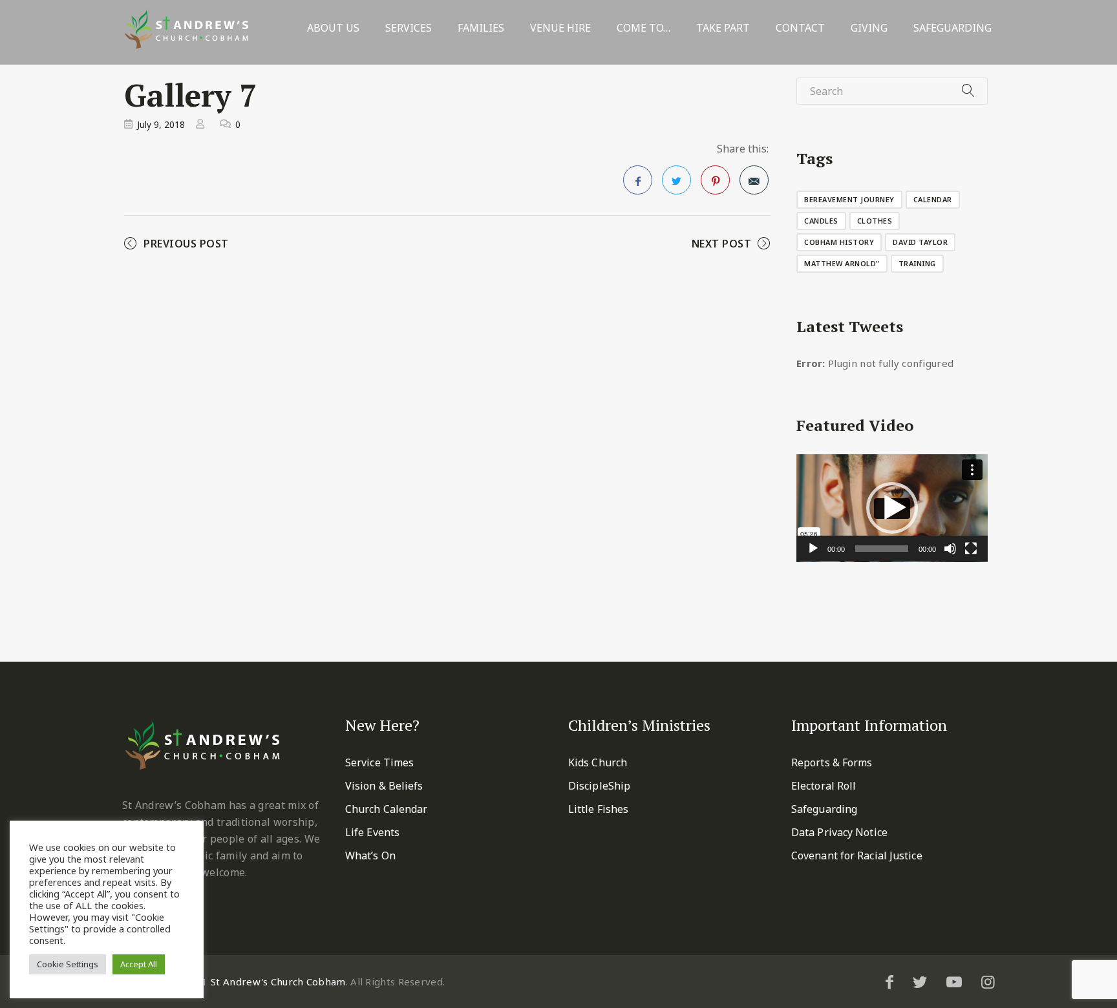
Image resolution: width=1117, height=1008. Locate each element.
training (917, 263)
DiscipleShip (599, 786)
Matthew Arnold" (842, 263)
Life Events (372, 832)
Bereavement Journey (849, 199)
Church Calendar (386, 809)
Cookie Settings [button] (67, 964)
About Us (333, 28)
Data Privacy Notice (839, 832)
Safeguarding (952, 28)
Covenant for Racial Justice (856, 855)
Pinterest (715, 179)
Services (408, 28)
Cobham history (839, 242)
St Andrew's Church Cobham (278, 981)
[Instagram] (988, 981)
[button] (892, 508)
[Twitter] (920, 981)
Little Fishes (598, 809)
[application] (892, 508)
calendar (932, 199)
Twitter (676, 179)
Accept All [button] (138, 964)
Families (481, 28)
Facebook (637, 179)
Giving (869, 28)
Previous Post (186, 243)
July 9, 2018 (161, 124)
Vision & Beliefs (384, 786)
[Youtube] (954, 981)
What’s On (370, 855)
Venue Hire (560, 28)
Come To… (643, 28)
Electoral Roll (823, 786)
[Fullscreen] (970, 548)
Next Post (722, 243)
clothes (875, 221)
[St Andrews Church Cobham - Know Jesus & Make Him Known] (186, 29)
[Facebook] (889, 981)
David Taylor (920, 242)
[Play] (813, 548)
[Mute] (950, 548)
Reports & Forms (832, 762)
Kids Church (597, 762)
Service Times (379, 762)
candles (821, 221)
